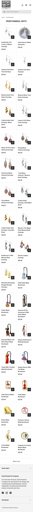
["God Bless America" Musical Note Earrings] (25, 163)
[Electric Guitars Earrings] (25, 246)
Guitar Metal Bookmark (5, 311)
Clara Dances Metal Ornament (24, 43)
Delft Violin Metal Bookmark (23, 284)
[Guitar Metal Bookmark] (8, 300)
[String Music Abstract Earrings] (25, 138)
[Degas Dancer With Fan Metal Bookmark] (25, 357)
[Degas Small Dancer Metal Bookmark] (25, 330)
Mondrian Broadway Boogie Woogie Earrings (8, 285)
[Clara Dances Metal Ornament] (25, 33)
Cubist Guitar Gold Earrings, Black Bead (7, 122)
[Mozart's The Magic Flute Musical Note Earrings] (25, 218)
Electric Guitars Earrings (23, 256)
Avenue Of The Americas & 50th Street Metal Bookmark (23, 313)
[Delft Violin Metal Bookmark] (25, 273)
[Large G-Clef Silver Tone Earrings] (25, 111)
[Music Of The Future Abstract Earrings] (8, 138)
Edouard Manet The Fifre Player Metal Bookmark (8, 342)
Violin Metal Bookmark (22, 396)
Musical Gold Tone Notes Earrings (7, 96)
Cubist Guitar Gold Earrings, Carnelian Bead (7, 230)
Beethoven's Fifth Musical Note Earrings (7, 257)
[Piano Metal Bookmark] (8, 410)
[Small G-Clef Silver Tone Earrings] (8, 60)
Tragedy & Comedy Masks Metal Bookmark (24, 447)
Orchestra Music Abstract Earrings (7, 174)
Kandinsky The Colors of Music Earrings (6, 44)
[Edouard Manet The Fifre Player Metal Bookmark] (8, 330)
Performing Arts (10, 17)
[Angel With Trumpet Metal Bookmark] (8, 357)
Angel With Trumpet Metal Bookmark (8, 368)
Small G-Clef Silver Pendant (24, 71)
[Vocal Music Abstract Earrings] (8, 191)
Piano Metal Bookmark (5, 421)
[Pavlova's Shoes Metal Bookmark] (25, 410)
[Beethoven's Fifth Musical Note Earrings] (8, 246)
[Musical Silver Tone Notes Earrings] (25, 85)
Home (3, 17)
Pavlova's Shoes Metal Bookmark (23, 421)
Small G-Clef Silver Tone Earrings (7, 70)
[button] (26, 5)
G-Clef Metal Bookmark (5, 446)
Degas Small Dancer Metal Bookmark (25, 341)
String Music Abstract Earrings (24, 149)
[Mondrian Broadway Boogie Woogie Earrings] (8, 273)
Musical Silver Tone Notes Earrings (24, 96)
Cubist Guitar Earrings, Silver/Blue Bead (25, 203)
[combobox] (16, 12)
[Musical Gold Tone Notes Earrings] (8, 85)
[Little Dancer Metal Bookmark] (8, 385)
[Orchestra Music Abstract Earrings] (8, 163)
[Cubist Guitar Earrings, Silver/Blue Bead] (25, 191)
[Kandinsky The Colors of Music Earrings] (8, 33)
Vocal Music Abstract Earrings (7, 201)
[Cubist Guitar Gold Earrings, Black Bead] (8, 111)
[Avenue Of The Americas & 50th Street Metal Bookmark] (25, 301)
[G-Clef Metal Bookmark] (8, 436)
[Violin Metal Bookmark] (25, 385)
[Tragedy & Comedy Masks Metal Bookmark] (25, 436)
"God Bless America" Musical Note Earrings (24, 175)
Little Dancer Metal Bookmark (7, 395)
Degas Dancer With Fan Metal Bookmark (24, 369)
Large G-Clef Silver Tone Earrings (24, 121)
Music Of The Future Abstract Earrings (8, 149)
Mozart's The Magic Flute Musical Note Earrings (24, 230)
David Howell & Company (12, 507)
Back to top (16, 461)
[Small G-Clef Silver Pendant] (25, 60)
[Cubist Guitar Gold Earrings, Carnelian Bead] (8, 218)
